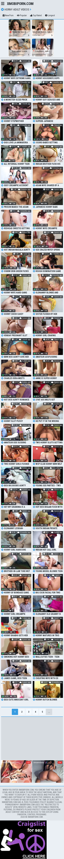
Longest (51, 15)
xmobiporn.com (20, 4)
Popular (23, 15)
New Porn (9, 15)
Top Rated (37, 15)
